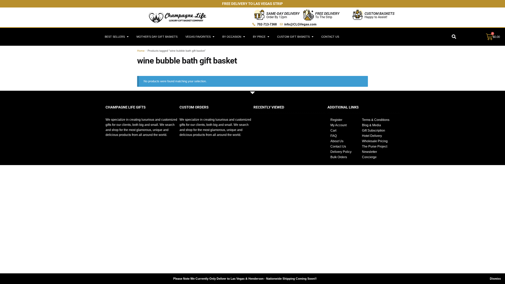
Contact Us (330, 36)
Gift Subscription (373, 130)
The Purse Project (374, 146)
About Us (336, 141)
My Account (338, 125)
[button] (454, 37)
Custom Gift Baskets (293, 36)
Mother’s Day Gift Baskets (157, 36)
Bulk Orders (338, 157)
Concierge (369, 157)
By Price (259, 36)
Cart (333, 130)
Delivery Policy (341, 151)
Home (141, 50)
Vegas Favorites (198, 36)
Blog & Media (371, 125)
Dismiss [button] (495, 278)
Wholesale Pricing (375, 141)
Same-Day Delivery (283, 13)
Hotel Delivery (372, 135)
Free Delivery (327, 13)
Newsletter (369, 151)
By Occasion (231, 36)
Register (336, 119)
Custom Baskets (380, 13)
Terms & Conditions (375, 119)
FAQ (333, 135)
